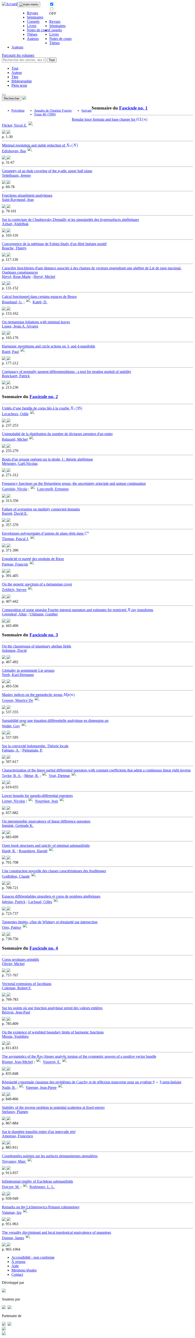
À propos (18, 1262)
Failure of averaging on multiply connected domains (41, 509)
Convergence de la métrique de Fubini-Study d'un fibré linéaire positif (54, 244)
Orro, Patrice (11, 927)
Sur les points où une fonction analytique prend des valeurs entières (52, 1008)
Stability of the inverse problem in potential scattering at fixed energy (53, 1107)
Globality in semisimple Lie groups (28, 670)
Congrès (33, 21)
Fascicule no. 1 (133, 107)
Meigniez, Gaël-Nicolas (20, 464)
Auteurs (33, 39)
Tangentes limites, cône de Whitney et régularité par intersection (50, 922)
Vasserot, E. (52, 1062)
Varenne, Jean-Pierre (41, 1088)
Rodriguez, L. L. (42, 1187)
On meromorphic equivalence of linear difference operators (46, 821)
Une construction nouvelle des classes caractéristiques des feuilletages (54, 871)
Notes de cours (38, 30)
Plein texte (19, 85)
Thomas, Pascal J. (15, 539)
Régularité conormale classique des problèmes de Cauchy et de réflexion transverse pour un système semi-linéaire (91, 1082)
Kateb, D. (40, 302)
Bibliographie (21, 81)
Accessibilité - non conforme (32, 1257)
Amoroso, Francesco (17, 1136)
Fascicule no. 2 (43, 396)
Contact (17, 1274)
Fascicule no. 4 (43, 948)
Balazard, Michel (15, 439)
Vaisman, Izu (11, 1212)
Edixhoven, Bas (14, 151)
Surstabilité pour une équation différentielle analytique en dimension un (55, 721)
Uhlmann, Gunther (43, 614)
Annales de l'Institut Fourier (53, 110)
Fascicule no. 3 (43, 634)
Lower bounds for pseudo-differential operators (37, 796)
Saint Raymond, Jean (18, 200)
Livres (31, 26)
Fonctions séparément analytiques (27, 195)
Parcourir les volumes (18, 55)
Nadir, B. (9, 1088)
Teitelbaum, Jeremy (16, 175)
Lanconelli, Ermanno (53, 489)
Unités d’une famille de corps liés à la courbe (42, 408)
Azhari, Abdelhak (15, 224)
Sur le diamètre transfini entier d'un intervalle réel (38, 1132)
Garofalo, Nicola (14, 489)
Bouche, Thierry (14, 248)
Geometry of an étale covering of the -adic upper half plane (47, 171)
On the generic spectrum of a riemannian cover (37, 584)
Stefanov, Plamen (15, 1112)
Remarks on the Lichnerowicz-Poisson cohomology (41, 1207)
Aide (15, 1266)
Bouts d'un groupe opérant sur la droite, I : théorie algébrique (47, 459)
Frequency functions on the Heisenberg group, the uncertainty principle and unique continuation (74, 483)
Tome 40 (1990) (45, 114)
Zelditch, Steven (14, 590)
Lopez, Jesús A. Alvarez (20, 326)
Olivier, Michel (13, 964)
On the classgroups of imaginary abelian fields (36, 646)
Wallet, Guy (11, 726)
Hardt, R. (9, 851)
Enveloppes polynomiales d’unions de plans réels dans (45, 533)
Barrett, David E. (15, 513)
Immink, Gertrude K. (18, 826)
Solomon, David (14, 650)
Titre (14, 77)
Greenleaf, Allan (14, 614)
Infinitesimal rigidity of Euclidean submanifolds (37, 1181)
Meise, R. (31, 776)
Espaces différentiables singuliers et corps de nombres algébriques (51, 896)
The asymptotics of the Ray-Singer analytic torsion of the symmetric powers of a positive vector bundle (79, 1056)
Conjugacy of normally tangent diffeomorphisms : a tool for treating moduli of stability (66, 372)
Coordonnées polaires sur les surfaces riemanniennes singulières (50, 1156)
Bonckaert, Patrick (16, 376)
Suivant (86, 110)
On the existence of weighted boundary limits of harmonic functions (53, 1032)
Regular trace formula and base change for (109, 119)
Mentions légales (24, 1270)
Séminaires (35, 17)
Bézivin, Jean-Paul (16, 1012)
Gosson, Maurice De (17, 701)
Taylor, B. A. (11, 776)
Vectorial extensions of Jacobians (26, 984)
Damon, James (13, 1238)
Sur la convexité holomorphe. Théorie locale (35, 746)
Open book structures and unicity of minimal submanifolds (46, 845)
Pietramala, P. (32, 750)
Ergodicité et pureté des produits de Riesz (33, 559)
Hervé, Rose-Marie (16, 277)
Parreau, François (15, 564)
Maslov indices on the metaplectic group (38, 695)
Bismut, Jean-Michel (17, 1062)
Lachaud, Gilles (40, 902)
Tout (52, 60)
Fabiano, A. (11, 750)
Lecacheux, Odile (15, 414)
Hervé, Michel (44, 277)
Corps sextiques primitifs (20, 959)
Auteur (16, 73)
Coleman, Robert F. (16, 988)
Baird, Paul (10, 352)
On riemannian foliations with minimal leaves (36, 322)
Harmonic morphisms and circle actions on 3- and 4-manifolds (48, 346)
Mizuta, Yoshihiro (15, 1036)
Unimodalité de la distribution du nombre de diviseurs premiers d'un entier (57, 434)
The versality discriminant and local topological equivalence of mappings (56, 1232)
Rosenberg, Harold (33, 851)
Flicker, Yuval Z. (14, 125)
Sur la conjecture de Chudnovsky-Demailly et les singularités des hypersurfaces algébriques (70, 220)
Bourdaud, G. (12, 302)
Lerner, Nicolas (13, 801)
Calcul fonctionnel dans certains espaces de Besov (39, 297)
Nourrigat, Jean (46, 801)
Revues (32, 13)
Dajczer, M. (11, 1187)
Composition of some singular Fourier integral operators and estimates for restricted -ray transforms (77, 610)
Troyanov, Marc (14, 1161)
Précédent (17, 110)
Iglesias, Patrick (13, 902)
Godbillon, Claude (16, 876)
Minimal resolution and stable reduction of (39, 145)
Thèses (32, 34)
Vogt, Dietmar (59, 776)
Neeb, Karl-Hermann (18, 675)
